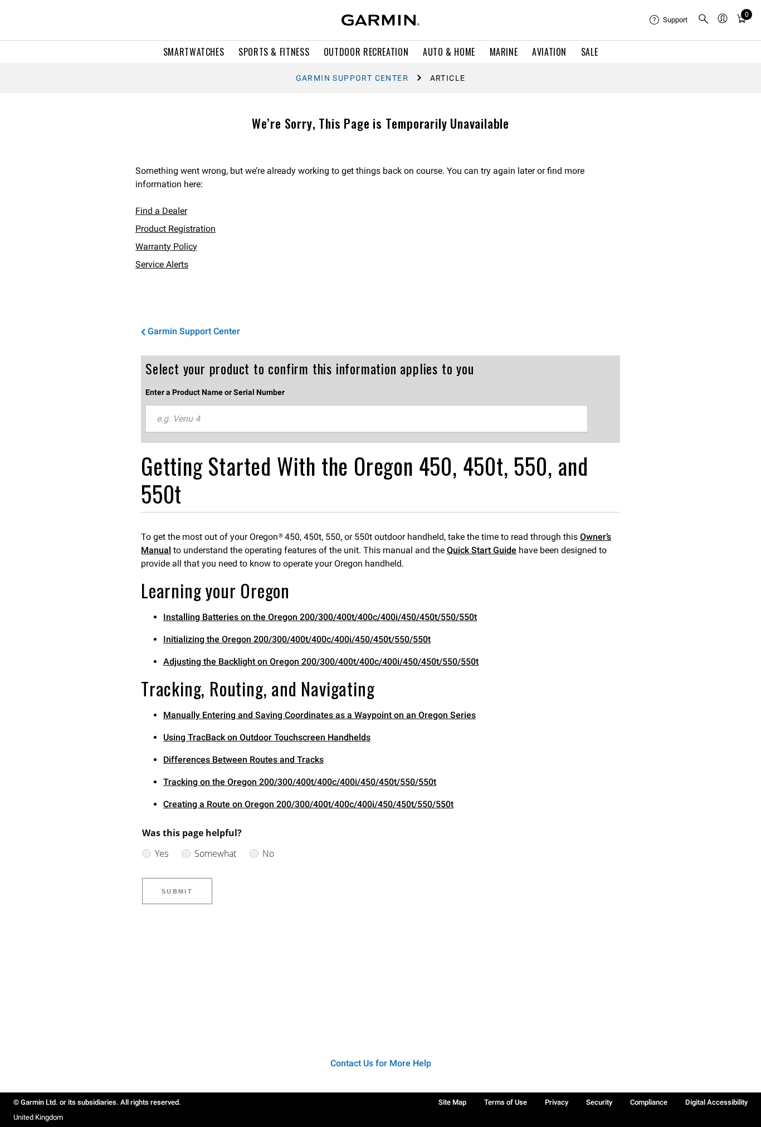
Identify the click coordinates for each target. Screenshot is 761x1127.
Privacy (556, 1102)
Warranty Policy (166, 246)
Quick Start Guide (481, 550)
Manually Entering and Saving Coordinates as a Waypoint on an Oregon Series (319, 715)
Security (599, 1102)
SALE (589, 51)
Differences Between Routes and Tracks (243, 759)
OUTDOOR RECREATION (366, 51)
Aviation (549, 51)
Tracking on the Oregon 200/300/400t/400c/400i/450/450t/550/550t (299, 782)
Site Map (452, 1102)
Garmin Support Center (352, 78)
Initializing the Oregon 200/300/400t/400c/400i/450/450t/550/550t (297, 639)
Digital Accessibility (716, 1102)
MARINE (504, 51)
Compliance (648, 1102)
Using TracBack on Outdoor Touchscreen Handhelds (266, 737)
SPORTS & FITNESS (273, 51)
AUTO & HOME (449, 51)
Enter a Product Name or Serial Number (215, 392)
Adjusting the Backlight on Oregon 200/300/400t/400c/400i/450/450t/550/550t (321, 661)
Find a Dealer (161, 211)
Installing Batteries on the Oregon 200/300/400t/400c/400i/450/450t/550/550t (320, 617)
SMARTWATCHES (194, 51)
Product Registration (175, 228)
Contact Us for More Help (380, 1063)
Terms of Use (505, 1102)
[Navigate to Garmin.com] (380, 20)
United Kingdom (38, 1117)
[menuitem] (669, 20)
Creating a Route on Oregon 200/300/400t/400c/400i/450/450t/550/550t (308, 804)
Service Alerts (161, 264)
